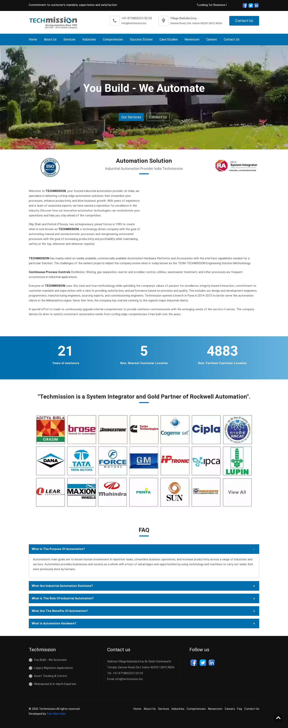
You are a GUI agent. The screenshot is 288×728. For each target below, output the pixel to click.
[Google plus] (256, 5)
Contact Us (244, 21)
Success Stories (141, 39)
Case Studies (168, 39)
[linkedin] (212, 662)
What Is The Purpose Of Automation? (58, 549)
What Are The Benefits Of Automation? (60, 611)
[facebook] (244, 5)
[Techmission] (53, 22)
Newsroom (192, 39)
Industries (89, 39)
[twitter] (250, 5)
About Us (50, 39)
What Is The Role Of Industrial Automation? (63, 598)
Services (69, 39)
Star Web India (56, 713)
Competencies (113, 39)
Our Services (131, 117)
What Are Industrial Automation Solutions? (62, 586)
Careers (211, 39)
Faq (239, 709)
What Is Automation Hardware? (54, 623)
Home (33, 39)
